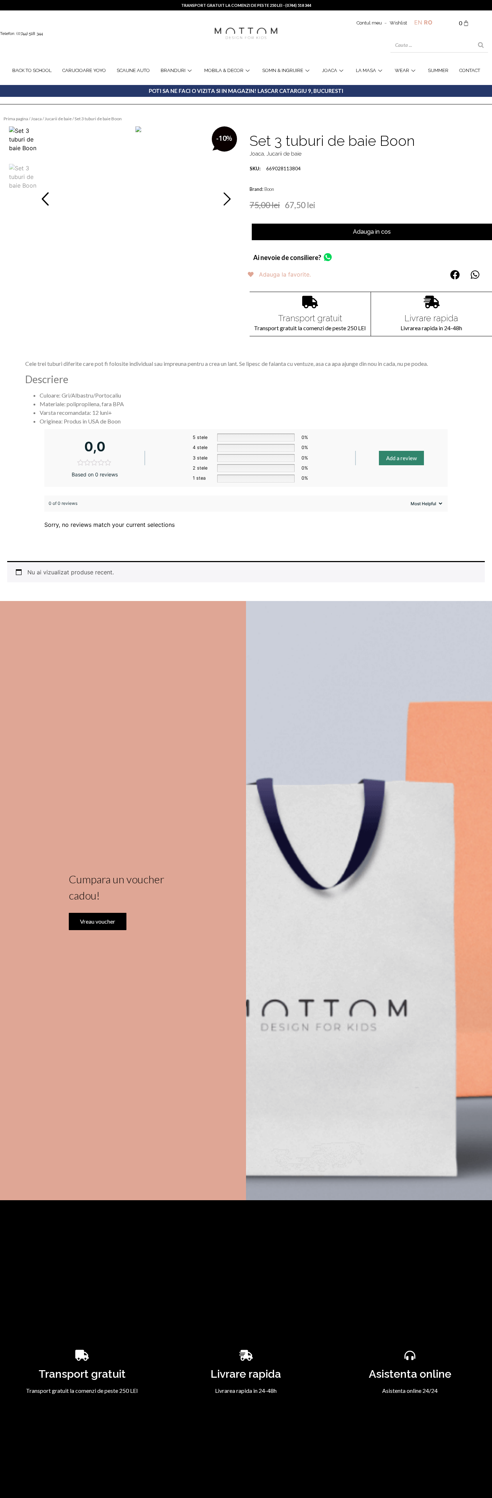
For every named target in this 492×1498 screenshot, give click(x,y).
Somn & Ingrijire (282, 70)
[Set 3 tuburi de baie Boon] (138, 129)
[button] (45, 198)
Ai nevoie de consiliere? (287, 257)
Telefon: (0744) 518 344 (21, 33)
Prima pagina (16, 118)
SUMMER (438, 70)
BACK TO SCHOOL (32, 70)
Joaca (36, 118)
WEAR (402, 70)
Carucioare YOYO (84, 70)
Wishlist (398, 23)
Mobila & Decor (223, 70)
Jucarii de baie (58, 118)
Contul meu (369, 23)
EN (418, 22)
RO (428, 22)
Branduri (173, 70)
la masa (366, 70)
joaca (329, 70)
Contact (469, 70)
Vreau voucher (97, 921)
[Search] (481, 45)
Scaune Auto (133, 70)
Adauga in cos (372, 231)
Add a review (401, 458)
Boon (269, 189)
